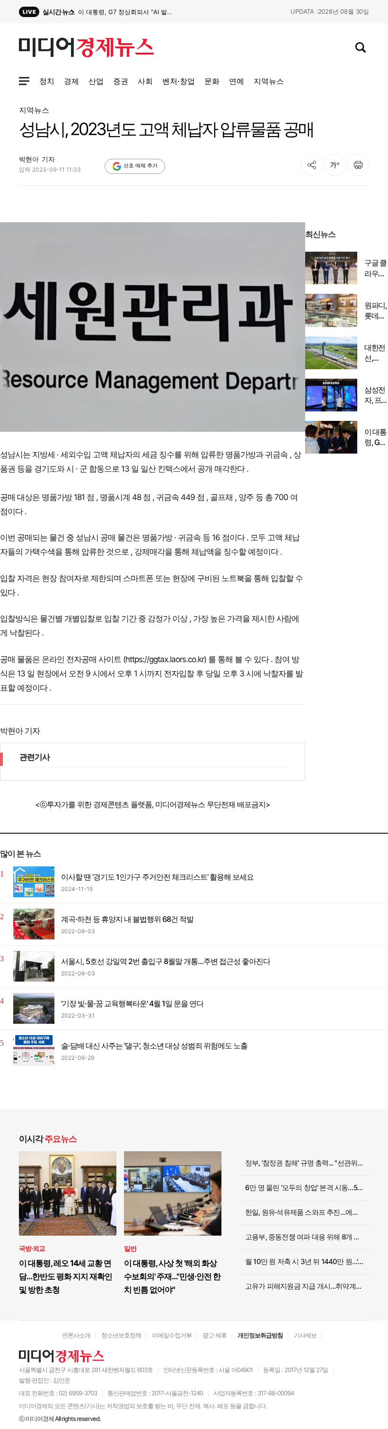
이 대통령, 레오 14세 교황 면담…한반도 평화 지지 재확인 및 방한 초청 (65, 1276)
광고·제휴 (215, 1335)
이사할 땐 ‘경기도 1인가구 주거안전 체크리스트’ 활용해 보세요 (157, 877)
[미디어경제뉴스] (86, 48)
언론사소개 (76, 1335)
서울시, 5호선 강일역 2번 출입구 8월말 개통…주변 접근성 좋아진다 (165, 961)
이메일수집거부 (172, 1335)
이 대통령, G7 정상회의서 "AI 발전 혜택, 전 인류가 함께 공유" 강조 (375, 437)
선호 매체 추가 (140, 165)
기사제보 (305, 1335)
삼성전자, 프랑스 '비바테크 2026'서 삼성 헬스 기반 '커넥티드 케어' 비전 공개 (376, 395)
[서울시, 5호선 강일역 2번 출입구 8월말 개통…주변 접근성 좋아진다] (33, 966)
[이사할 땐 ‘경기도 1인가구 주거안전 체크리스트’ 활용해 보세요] (33, 881)
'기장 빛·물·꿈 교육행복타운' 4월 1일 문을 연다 (132, 1003)
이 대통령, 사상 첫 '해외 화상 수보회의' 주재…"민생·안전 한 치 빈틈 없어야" (172, 1276)
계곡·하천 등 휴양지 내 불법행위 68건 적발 (127, 919)
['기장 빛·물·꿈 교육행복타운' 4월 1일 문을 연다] (33, 1008)
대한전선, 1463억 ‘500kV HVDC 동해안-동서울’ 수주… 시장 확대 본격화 (376, 353)
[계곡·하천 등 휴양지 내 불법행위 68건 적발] (33, 924)
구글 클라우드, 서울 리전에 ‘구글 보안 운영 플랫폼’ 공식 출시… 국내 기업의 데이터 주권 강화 (375, 268)
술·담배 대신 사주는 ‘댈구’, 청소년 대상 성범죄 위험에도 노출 (154, 1045)
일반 (130, 1248)
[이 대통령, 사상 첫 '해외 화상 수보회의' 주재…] (172, 1193)
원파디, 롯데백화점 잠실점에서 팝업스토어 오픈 (375, 310)
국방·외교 (32, 1248)
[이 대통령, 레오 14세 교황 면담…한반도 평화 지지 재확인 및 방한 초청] (67, 1193)
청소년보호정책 (121, 1335)
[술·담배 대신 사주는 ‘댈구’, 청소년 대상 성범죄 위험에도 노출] (33, 1050)
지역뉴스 (34, 110)
